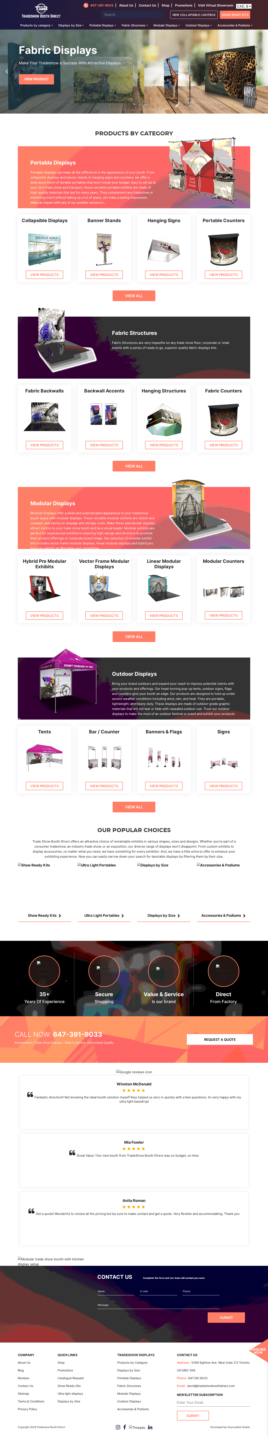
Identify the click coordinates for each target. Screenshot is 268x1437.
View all (134, 296)
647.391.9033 (197, 1378)
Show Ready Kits (235, 15)
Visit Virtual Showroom (215, 5)
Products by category (35, 25)
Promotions (183, 5)
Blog (21, 1370)
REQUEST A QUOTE (220, 1039)
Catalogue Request (71, 1378)
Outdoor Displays (198, 25)
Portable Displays (101, 25)
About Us (24, 1362)
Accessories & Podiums (234, 25)
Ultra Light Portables (101, 915)
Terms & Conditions (31, 1401)
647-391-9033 (101, 5)
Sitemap (23, 1393)
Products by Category (132, 1362)
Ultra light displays (70, 1393)
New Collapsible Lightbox (194, 15)
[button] (6, 72)
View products (44, 275)
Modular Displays (165, 25)
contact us (147, 5)
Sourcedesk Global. (238, 1426)
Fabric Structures (134, 25)
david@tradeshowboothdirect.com (211, 1386)
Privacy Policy (27, 1409)
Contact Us (25, 1386)
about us (126, 5)
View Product (36, 79)
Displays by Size (69, 25)
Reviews (23, 1378)
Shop (165, 5)
